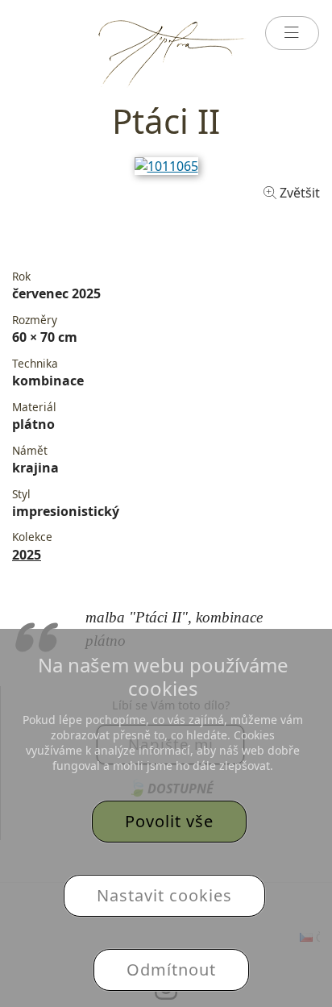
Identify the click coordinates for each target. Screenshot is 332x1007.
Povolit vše (169, 821)
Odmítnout (171, 969)
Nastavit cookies (164, 895)
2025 (26, 555)
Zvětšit (298, 193)
